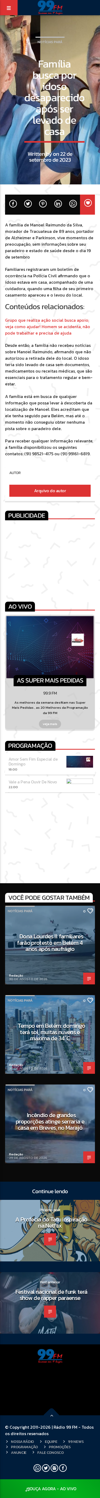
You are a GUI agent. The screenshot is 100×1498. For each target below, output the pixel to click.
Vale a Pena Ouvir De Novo (33, 782)
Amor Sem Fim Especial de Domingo (33, 761)
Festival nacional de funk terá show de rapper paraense (51, 1295)
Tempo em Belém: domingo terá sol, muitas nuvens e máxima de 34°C (51, 1032)
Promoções (59, 1447)
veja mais (50, 723)
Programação (24, 1447)
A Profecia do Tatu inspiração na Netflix (51, 1222)
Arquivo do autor (50, 490)
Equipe (51, 1441)
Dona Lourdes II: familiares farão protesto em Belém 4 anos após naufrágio (50, 942)
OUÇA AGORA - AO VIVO (53, 1488)
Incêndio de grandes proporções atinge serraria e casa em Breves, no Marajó (50, 1121)
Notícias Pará (50, 41)
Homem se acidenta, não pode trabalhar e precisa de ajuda (47, 329)
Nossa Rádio (22, 1441)
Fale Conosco (50, 1452)
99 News (75, 1441)
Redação (16, 975)
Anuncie (18, 1452)
